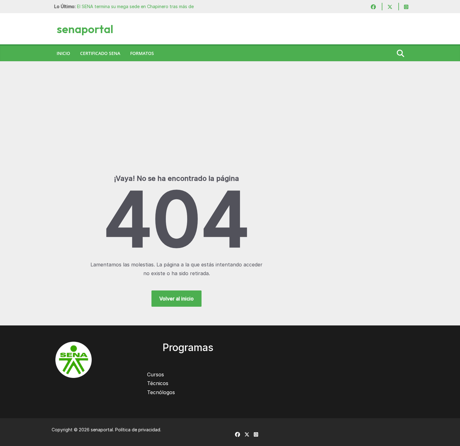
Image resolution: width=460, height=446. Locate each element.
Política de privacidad (137, 429)
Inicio (63, 53)
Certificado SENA (100, 53)
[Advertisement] (230, 127)
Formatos (142, 53)
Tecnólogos (161, 392)
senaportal (85, 29)
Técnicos (157, 383)
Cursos (155, 374)
